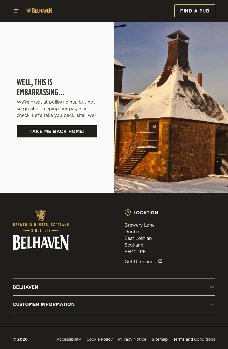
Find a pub (194, 11)
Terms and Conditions (194, 339)
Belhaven (25, 287)
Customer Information (44, 304)
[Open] (16, 10)
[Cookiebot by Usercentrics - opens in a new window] (197, 113)
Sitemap (160, 339)
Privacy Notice (132, 339)
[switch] (86, 194)
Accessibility (68, 339)
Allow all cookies (186, 232)
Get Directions (140, 261)
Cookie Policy (99, 339)
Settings (203, 214)
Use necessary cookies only (113, 232)
